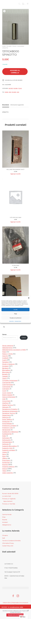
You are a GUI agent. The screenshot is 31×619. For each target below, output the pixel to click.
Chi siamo (5, 535)
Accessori (5, 522)
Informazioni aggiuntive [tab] (17, 104)
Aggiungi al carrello (15, 72)
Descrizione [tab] (5, 104)
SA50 (18, 92)
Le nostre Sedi (6, 496)
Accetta (15, 309)
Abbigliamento (6, 525)
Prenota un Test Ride (8, 504)
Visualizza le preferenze (15, 317)
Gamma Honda (6, 514)
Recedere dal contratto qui (15, 615)
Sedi (3, 538)
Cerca (4, 334)
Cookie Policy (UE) (7, 546)
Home (4, 46)
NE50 (10, 92)
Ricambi (9, 46)
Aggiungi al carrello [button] (15, 173)
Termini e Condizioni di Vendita (11, 540)
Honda (6, 92)
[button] (28, 298)
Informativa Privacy (18, 321)
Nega (15, 313)
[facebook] (13, 596)
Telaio (14, 46)
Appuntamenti (7, 501)
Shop (3, 517)
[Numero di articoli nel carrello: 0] (4, 327)
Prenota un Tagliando (9, 498)
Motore (11, 88)
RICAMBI (14, 92)
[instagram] (18, 596)
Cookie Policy (11, 321)
